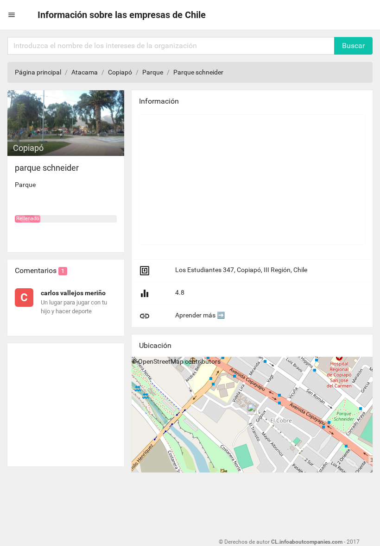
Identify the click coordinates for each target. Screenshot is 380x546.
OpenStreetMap (161, 361)
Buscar (353, 45)
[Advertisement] (65, 401)
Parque (152, 72)
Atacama (84, 72)
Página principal (38, 72)
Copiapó (120, 72)
